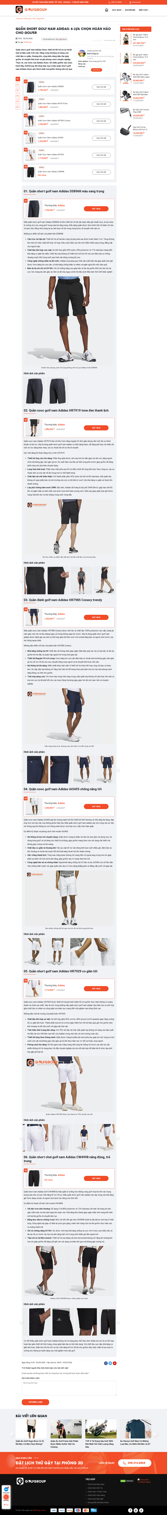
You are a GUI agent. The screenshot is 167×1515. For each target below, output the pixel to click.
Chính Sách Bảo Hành (96, 1484)
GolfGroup (27, 42)
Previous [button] (21, 580)
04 (18, 96)
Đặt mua (96, 209)
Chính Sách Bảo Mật (96, 1499)
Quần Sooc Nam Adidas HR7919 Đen (53, 103)
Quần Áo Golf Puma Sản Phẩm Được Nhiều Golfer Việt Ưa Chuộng (64, 1444)
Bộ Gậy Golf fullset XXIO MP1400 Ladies (141, 75)
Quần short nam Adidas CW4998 (51, 172)
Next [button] (117, 580)
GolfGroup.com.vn (39, 1510)
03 (18, 90)
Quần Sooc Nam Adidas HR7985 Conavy (54, 120)
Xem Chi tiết (101, 87)
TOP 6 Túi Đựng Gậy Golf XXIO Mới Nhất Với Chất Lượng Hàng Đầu (99, 1444)
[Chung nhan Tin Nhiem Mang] (144, 1481)
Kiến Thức (143, 10)
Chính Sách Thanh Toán (97, 1492)
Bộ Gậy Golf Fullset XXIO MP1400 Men (141, 93)
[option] (34, 391)
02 (18, 84)
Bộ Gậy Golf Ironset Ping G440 (141, 111)
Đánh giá (27, 19)
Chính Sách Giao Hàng (96, 1495)
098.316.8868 (136, 1462)
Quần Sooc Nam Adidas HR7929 (51, 154)
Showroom (136, 2)
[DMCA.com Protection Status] (127, 1481)
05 (18, 101)
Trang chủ (106, 10)
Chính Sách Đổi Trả (95, 1488)
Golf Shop (116, 10)
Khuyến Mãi (130, 10)
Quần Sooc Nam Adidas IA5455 (50, 138)
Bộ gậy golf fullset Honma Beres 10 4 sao (140, 37)
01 (18, 79)
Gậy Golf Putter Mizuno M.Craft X (140, 128)
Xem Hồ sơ (96, 70)
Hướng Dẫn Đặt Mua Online (98, 1502)
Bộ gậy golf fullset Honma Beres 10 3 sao (140, 57)
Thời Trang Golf (37, 19)
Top (6, 1505)
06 (18, 107)
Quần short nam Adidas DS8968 (51, 86)
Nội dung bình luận (30, 1378)
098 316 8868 (116, 2)
